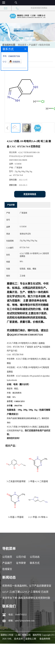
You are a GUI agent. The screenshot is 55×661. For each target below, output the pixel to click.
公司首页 (7, 557)
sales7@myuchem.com (25, 621)
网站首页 (22, 45)
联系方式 (35, 563)
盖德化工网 (30, 639)
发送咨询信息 (29, 194)
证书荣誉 (21, 563)
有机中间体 (44, 45)
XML (9, 639)
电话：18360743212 (17, 614)
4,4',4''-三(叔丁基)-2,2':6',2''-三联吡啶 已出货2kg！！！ (25, 593)
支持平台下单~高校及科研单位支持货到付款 (26, 598)
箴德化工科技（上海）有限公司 (16, 635)
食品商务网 (44, 639)
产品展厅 (33, 45)
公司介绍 (21, 557)
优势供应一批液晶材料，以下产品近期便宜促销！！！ (26, 586)
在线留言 (7, 569)
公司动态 (35, 557)
